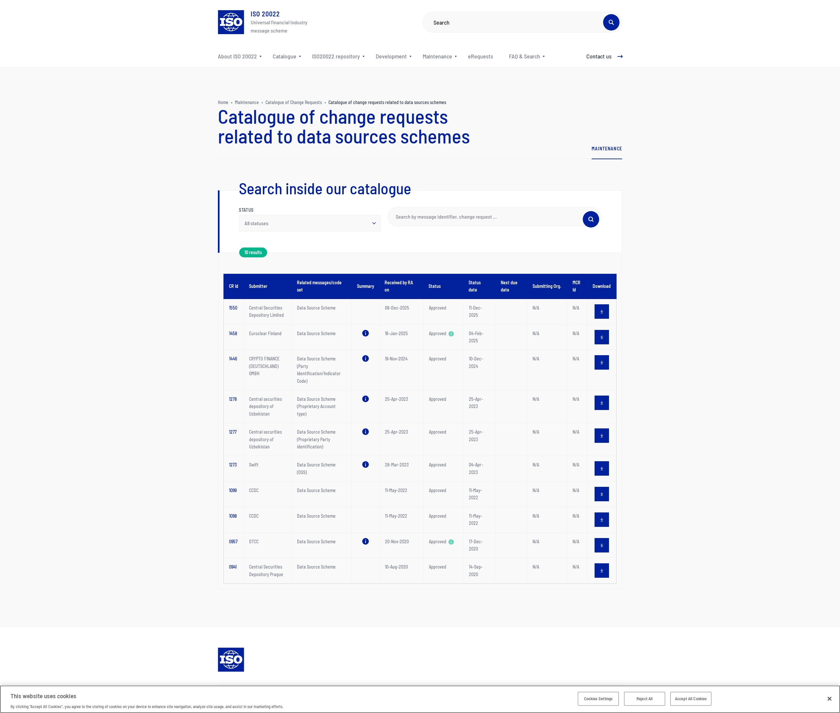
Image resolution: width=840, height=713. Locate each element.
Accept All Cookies (691, 698)
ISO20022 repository (336, 56)
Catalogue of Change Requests (293, 102)
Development (391, 56)
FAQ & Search (524, 56)
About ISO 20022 (237, 56)
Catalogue (284, 56)
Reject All (645, 698)
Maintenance (437, 56)
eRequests (480, 56)
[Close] (829, 698)
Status (246, 210)
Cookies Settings (598, 698)
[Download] (602, 311)
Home (223, 102)
